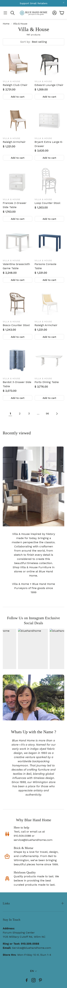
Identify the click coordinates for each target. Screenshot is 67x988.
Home (6, 23)
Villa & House (20, 23)
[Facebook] (27, 980)
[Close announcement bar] (63, 2)
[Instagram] (33, 980)
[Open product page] (17, 63)
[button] (5, 13)
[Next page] (56, 413)
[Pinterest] (40, 980)
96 (47, 413)
